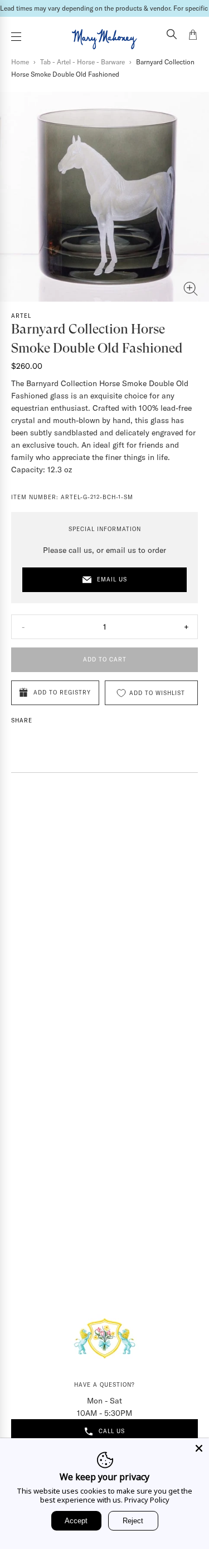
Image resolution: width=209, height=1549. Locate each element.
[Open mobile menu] (16, 36)
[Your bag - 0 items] (193, 36)
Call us (112, 1431)
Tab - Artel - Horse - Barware (82, 62)
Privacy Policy (146, 1500)
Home (20, 62)
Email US (112, 579)
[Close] (199, 1448)
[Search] (172, 35)
